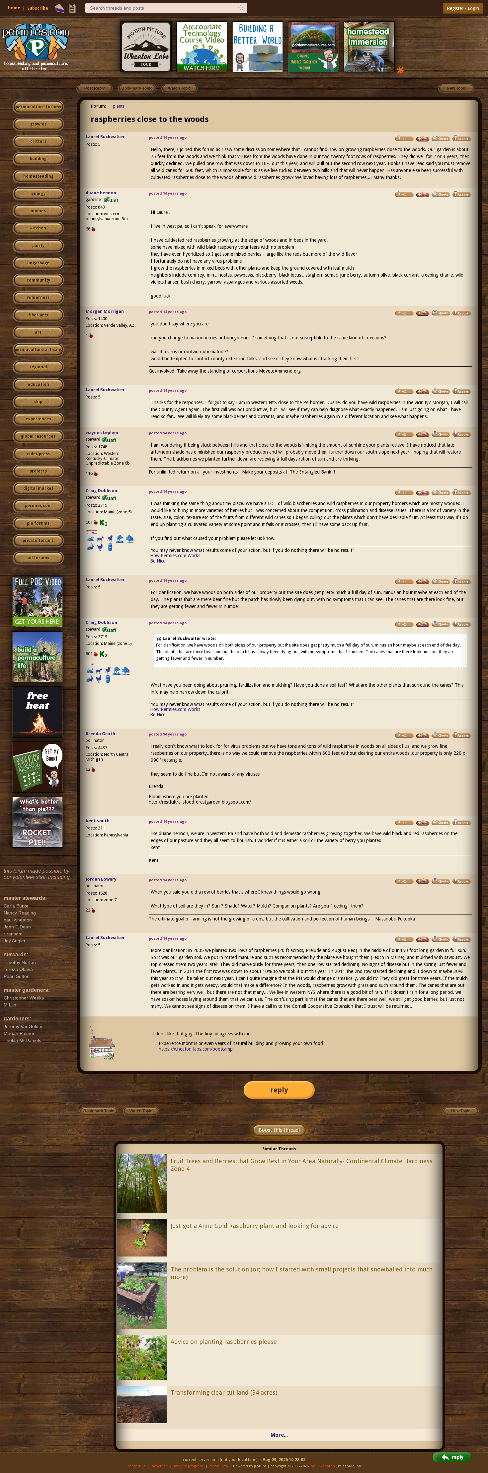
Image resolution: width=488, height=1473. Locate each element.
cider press (38, 454)
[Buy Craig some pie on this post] (423, 493)
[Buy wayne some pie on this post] (423, 434)
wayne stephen (102, 432)
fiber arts (38, 315)
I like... (92, 532)
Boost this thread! (279, 1130)
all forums (38, 558)
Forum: (98, 106)
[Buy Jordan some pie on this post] (423, 881)
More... (279, 1435)
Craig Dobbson (101, 490)
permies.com (38, 505)
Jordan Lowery (101, 879)
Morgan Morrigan (105, 311)
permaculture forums (38, 107)
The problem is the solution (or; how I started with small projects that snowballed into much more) (302, 1273)
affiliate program (188, 1466)
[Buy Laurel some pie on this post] (423, 139)
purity (38, 245)
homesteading (38, 176)
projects (38, 471)
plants (118, 106)
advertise (160, 1466)
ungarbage (38, 263)
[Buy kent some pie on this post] (423, 823)
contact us (136, 1466)
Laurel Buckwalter (105, 136)
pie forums (38, 523)
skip (38, 401)
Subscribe (37, 8)
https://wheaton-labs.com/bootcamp (196, 1049)
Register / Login (463, 8)
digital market (38, 488)
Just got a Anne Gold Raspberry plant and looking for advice (255, 1225)
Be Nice (157, 560)
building (38, 158)
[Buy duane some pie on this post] (423, 195)
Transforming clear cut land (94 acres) (224, 1392)
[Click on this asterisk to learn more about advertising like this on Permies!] (400, 69)
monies (38, 211)
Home (14, 7)
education (38, 384)
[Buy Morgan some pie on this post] (423, 313)
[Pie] (59, 8)
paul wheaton (323, 1466)
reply (279, 1090)
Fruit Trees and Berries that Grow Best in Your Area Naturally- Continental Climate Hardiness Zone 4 (302, 1165)
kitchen (38, 228)
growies (38, 124)
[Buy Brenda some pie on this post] (423, 735)
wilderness (38, 297)
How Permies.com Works (175, 555)
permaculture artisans (38, 349)
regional (38, 367)
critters (38, 141)
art (38, 332)
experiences (38, 419)
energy (38, 193)
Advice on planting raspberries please (224, 1341)
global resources (38, 436)
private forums (38, 540)
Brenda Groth (100, 733)
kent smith (98, 820)
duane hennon (101, 192)
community (38, 280)
